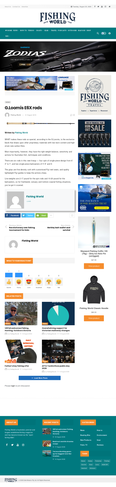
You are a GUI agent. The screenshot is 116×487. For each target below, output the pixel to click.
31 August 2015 (30, 115)
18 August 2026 (27, 334)
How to (99, 430)
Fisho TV (83, 445)
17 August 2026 (60, 447)
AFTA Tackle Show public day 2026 (56, 367)
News (8, 102)
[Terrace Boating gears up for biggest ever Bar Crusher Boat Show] (46, 453)
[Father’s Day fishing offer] (21, 351)
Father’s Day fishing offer (17, 366)
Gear (8, 361)
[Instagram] (105, 6)
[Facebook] (94, 6)
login (13, 385)
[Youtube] (101, 6)
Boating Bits (85, 435)
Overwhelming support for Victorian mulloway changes (56, 329)
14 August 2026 (64, 334)
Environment (102, 435)
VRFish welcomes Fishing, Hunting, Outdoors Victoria (18, 329)
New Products (85, 440)
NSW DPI (105, 464)
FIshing (106, 461)
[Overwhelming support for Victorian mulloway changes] (58, 313)
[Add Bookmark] (72, 215)
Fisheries (98, 461)
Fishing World (16, 115)
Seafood (84, 468)
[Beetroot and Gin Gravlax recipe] (46, 443)
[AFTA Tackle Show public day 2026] (58, 351)
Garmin (83, 464)
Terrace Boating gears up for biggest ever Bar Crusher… (62, 453)
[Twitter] (98, 6)
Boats (83, 461)
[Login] (109, 33)
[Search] (98, 33)
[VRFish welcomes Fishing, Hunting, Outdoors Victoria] (21, 313)
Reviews (100, 445)
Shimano (92, 468)
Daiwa (90, 461)
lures (97, 464)
